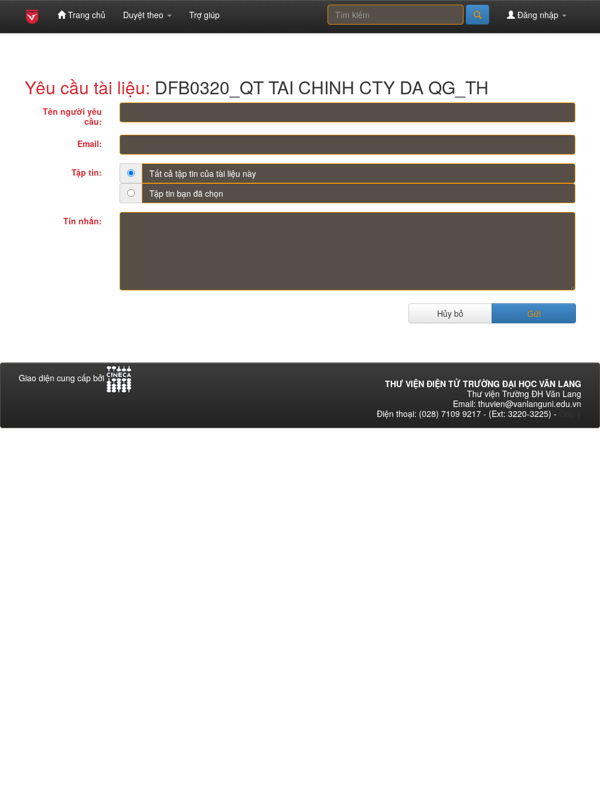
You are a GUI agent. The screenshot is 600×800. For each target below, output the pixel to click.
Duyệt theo (144, 14)
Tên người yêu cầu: (72, 116)
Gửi (534, 313)
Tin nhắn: (82, 220)
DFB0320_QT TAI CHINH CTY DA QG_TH (322, 87)
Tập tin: (86, 171)
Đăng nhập (538, 14)
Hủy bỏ (450, 313)
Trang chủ (85, 14)
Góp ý (570, 413)
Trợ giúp (204, 14)
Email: (89, 143)
